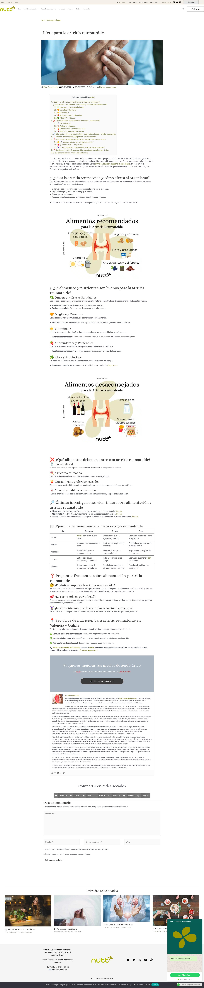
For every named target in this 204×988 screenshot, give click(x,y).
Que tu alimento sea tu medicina (20, 929)
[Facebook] (174, 2)
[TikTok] (151, 959)
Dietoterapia (124, 671)
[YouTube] (145, 959)
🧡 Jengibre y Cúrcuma (65, 110)
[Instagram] (180, 2)
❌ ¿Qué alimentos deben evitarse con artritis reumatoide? (75, 121)
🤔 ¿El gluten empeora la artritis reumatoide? (73, 142)
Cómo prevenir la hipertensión (167, 928)
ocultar (92, 97)
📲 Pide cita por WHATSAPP (102, 681)
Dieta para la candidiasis (65, 929)
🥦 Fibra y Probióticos (64, 118)
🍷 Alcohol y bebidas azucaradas (69, 131)
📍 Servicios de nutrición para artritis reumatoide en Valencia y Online (80, 150)
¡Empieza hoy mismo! (88, 650)
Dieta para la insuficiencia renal (118, 924)
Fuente (119, 511)
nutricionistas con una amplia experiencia (112, 164)
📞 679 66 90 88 (121, 2)
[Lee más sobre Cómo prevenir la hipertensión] (176, 910)
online (91, 647)
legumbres (113, 365)
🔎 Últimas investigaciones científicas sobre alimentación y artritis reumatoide (83, 134)
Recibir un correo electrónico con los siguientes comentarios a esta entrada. (77, 849)
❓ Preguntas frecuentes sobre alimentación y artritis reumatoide (78, 139)
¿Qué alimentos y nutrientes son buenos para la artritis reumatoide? (79, 105)
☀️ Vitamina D (61, 113)
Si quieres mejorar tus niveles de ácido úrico (69, 153)
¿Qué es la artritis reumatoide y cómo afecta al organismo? (75, 102)
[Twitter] (177, 2)
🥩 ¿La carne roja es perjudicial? (68, 145)
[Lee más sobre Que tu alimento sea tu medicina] (28, 911)
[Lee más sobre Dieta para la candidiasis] (77, 910)
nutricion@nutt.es (166, 2)
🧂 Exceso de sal (62, 123)
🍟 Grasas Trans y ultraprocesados (70, 129)
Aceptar (155, 985)
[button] (5, 2)
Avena (79, 536)
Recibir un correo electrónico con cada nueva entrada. (68, 854)
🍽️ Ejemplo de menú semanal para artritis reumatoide (73, 137)
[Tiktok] (64, 773)
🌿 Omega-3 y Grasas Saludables (69, 107)
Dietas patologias (54, 20)
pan (149, 558)
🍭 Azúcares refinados (64, 126)
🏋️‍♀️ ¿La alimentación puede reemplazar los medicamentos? (79, 147)
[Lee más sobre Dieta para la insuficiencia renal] (126, 908)
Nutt (43, 20)
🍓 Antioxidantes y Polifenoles (68, 115)
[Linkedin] (58, 773)
